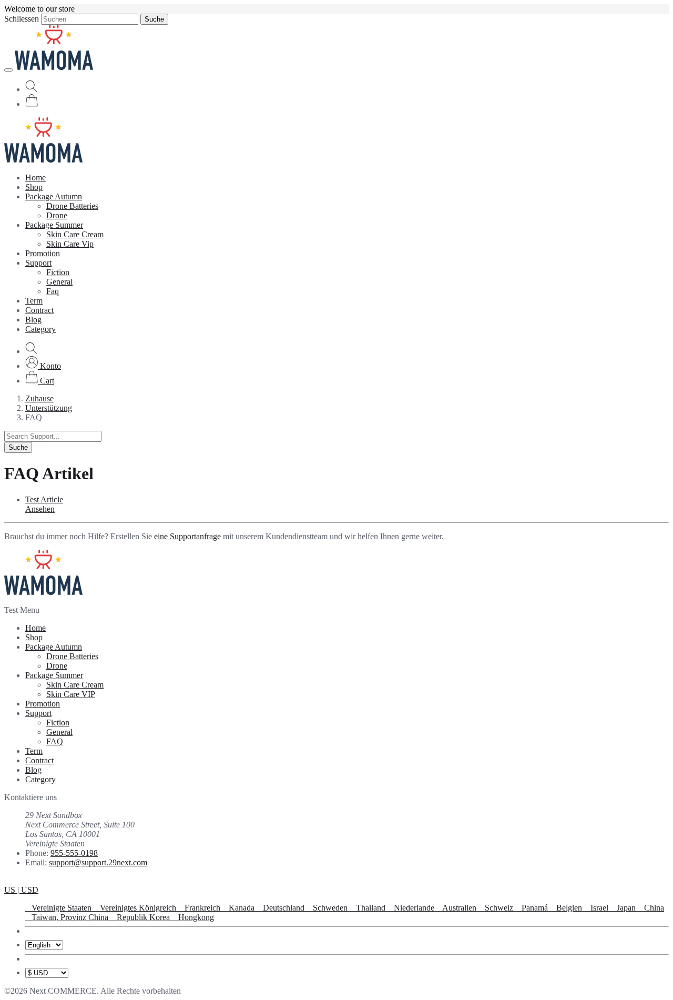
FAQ (54, 741)
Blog (33, 319)
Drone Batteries (72, 205)
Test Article (44, 499)
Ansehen (40, 508)
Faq (52, 291)
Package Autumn (53, 196)
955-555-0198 (74, 853)
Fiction (57, 272)
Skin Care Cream (75, 234)
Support (38, 262)
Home (35, 177)
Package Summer (54, 224)
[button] (43, 365)
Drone (56, 215)
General (59, 281)
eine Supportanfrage (187, 536)
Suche (154, 19)
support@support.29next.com (98, 862)
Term (34, 300)
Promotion (42, 253)
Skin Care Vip (70, 243)
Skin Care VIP (70, 694)
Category (40, 329)
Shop (34, 187)
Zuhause (39, 398)
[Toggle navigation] (8, 70)
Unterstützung (48, 407)
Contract (39, 310)
